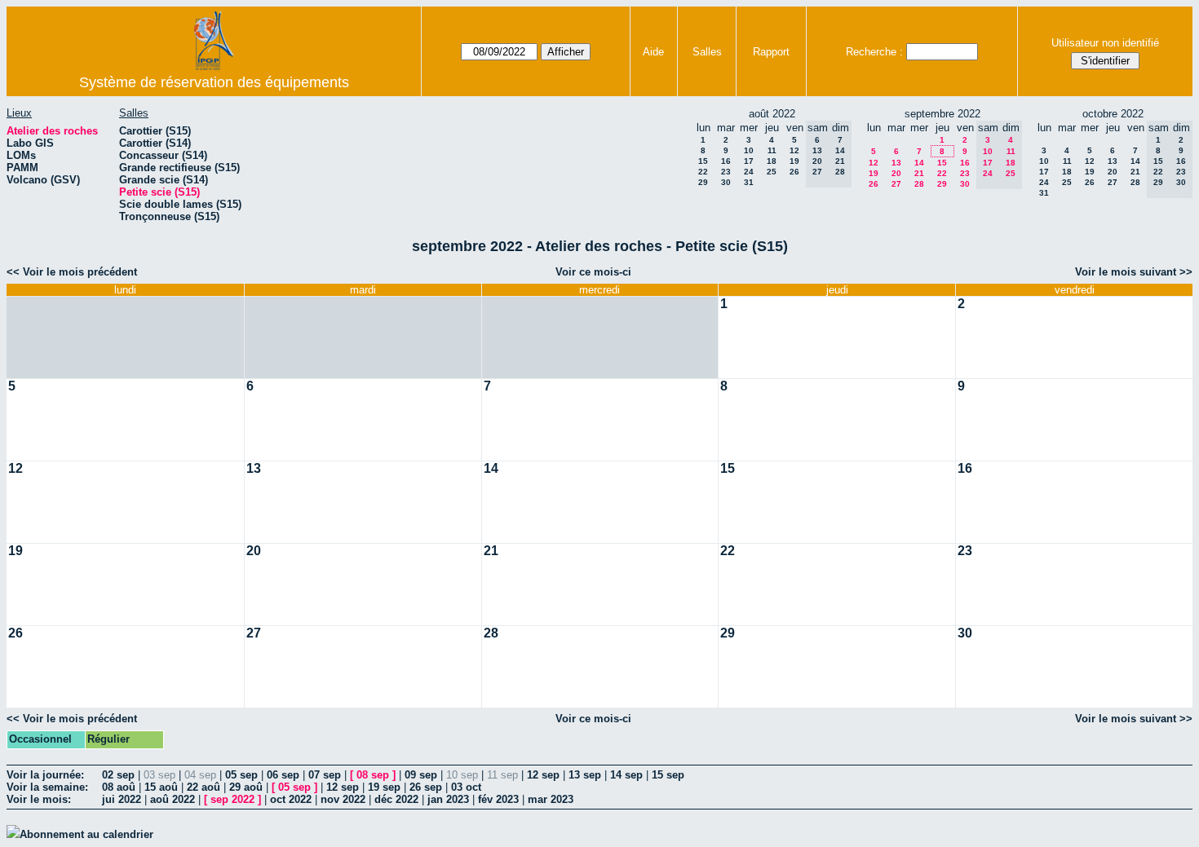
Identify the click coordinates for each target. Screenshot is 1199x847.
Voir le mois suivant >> (1133, 272)
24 (749, 171)
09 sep (421, 775)
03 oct (466, 787)
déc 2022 (396, 799)
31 (749, 182)
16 (726, 161)
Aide (653, 52)
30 (726, 182)
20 (896, 173)
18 (771, 161)
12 (794, 150)
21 (919, 173)
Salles (707, 52)
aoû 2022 (172, 799)
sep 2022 (232, 799)
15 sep (668, 775)
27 (896, 183)
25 (771, 171)
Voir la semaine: (47, 787)
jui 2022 (121, 799)
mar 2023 (550, 799)
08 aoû (118, 787)
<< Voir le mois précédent (72, 272)
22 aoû (203, 787)
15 (703, 161)
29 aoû (246, 787)
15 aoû (161, 787)
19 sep (384, 787)
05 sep (241, 775)
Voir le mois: (39, 799)
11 (772, 150)
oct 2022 (291, 799)
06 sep (283, 775)
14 (919, 162)
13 (896, 162)
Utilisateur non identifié (1105, 43)
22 (703, 171)
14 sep (626, 775)
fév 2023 (498, 799)
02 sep (118, 775)
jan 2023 (448, 799)
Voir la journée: (45, 775)
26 (794, 171)
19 (794, 161)
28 (919, 183)
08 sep (372, 775)
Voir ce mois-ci (593, 272)
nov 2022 (343, 799)
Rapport (771, 52)
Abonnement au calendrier (86, 834)
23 (726, 171)
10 (749, 150)
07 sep (324, 775)
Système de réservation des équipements (214, 82)
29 (703, 182)
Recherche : (874, 52)
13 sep (585, 775)
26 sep (425, 787)
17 (749, 161)
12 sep (543, 775)
